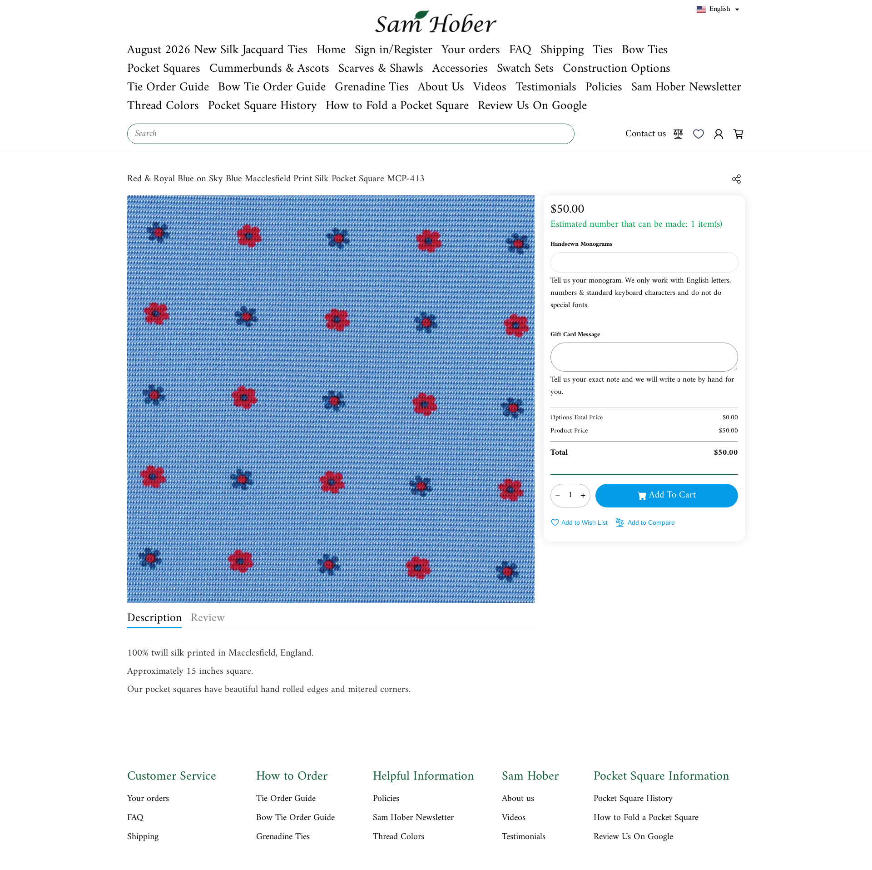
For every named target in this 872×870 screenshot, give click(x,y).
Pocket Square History (633, 799)
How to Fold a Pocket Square (646, 818)
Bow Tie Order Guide (295, 818)
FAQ (135, 818)
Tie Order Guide (286, 799)
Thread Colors (398, 837)
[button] (718, 9)
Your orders (148, 799)
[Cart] (738, 134)
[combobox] (351, 134)
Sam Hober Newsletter (413, 818)
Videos (513, 818)
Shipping (143, 837)
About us (518, 799)
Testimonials (523, 837)
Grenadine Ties (283, 837)
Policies (386, 799)
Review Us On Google (633, 837)
